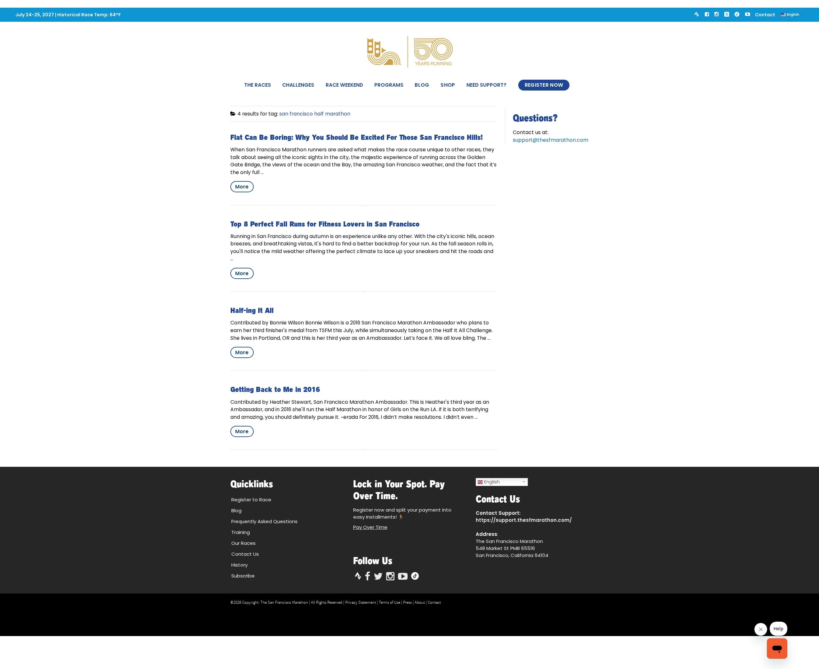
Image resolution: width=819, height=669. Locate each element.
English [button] (491, 482)
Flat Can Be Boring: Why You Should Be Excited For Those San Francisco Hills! (356, 137)
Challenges (298, 85)
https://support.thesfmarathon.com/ (524, 520)
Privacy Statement (360, 602)
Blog (422, 85)
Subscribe (243, 575)
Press (407, 602)
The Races (257, 85)
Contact (765, 14)
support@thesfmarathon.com (550, 140)
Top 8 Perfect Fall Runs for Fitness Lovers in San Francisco (324, 224)
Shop (448, 85)
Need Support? (486, 85)
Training (240, 532)
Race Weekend (344, 85)
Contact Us (245, 554)
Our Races (243, 543)
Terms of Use (389, 602)
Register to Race (251, 499)
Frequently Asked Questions (264, 521)
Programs (388, 85)
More (242, 186)
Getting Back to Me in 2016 (275, 389)
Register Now (544, 85)
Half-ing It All (252, 310)
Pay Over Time (370, 527)
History (239, 564)
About (420, 602)
